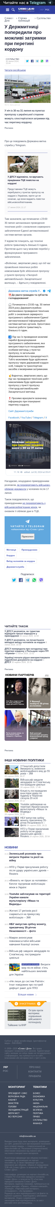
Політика (38, 1113)
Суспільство (44, 18)
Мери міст (14, 1113)
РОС (47, 10)
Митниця (11, 550)
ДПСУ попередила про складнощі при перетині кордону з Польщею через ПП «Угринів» (27, 651)
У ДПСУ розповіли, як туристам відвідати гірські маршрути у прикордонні (22, 633)
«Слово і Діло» (25, 1048)
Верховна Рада (16, 1096)
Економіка (39, 1096)
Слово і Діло (9, 19)
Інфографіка (28, 1003)
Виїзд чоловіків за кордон (21, 561)
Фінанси (37, 1123)
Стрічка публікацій (24, 19)
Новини (11, 847)
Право (36, 1117)
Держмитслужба (15, 567)
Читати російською (15, 70)
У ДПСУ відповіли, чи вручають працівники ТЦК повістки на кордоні (25, 180)
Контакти (35, 1071)
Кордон (11, 555)
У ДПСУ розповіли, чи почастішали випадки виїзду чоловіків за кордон (26, 642)
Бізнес (36, 1093)
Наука (36, 1103)
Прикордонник (29, 550)
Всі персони (15, 1117)
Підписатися (27, 536)
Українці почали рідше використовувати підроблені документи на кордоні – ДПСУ (27, 659)
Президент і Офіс (17, 1093)
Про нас (35, 1067)
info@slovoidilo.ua (27, 1136)
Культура (38, 1100)
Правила (35, 1076)
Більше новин (26, 994)
